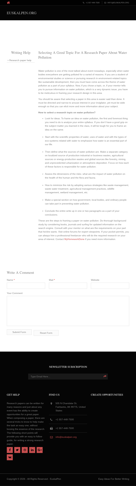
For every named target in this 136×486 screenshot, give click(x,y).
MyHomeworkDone (74, 239)
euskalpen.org (21, 12)
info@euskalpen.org (66, 437)
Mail (52, 280)
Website (95, 280)
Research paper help (20, 60)
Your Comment (15, 293)
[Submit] (105, 376)
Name (11, 280)
